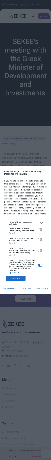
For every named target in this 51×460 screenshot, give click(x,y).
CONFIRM (15, 278)
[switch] (40, 229)
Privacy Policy (41, 288)
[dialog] (25, 230)
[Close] (45, 171)
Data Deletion (9, 288)
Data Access (25, 288)
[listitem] (25, 223)
